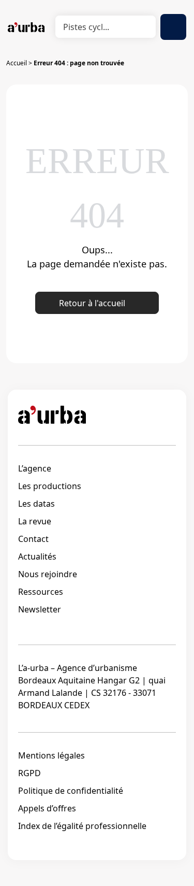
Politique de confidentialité (70, 790)
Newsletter (39, 609)
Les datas (36, 503)
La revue (34, 521)
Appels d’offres (47, 808)
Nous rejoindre (47, 574)
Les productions (49, 486)
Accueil (16, 63)
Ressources (40, 591)
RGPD (29, 773)
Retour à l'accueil (92, 303)
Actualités (37, 556)
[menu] (173, 27)
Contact (33, 539)
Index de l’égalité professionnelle (82, 826)
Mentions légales (51, 755)
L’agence (34, 468)
